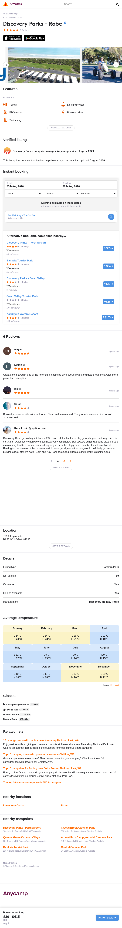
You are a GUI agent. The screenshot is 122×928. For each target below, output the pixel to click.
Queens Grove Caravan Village (21, 837)
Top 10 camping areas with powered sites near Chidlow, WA (39, 754)
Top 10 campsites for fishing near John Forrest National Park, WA (42, 768)
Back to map (11, 14)
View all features (61, 128)
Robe (64, 805)
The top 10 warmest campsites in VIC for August (32, 782)
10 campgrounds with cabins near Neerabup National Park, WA (41, 740)
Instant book (105, 918)
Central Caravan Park (74, 847)
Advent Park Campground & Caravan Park (86, 837)
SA (4, 18)
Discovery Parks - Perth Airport (22, 827)
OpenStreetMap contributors (26, 866)
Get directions (61, 546)
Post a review (61, 468)
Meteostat (114, 685)
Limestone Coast (14, 18)
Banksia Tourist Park (15, 847)
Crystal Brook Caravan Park (78, 827)
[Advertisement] (61, 499)
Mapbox (8, 866)
